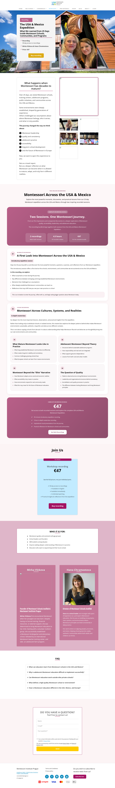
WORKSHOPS (52, 8)
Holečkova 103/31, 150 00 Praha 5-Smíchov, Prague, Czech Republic (27, 773)
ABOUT (87, 8)
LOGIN (94, 8)
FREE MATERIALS (64, 8)
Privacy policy (49, 771)
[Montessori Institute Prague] (57, 3)
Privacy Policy (46, 741)
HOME (20, 8)
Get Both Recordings (57, 432)
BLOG (80, 8)
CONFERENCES (41, 8)
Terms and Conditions (51, 768)
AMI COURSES (29, 8)
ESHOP (74, 8)
